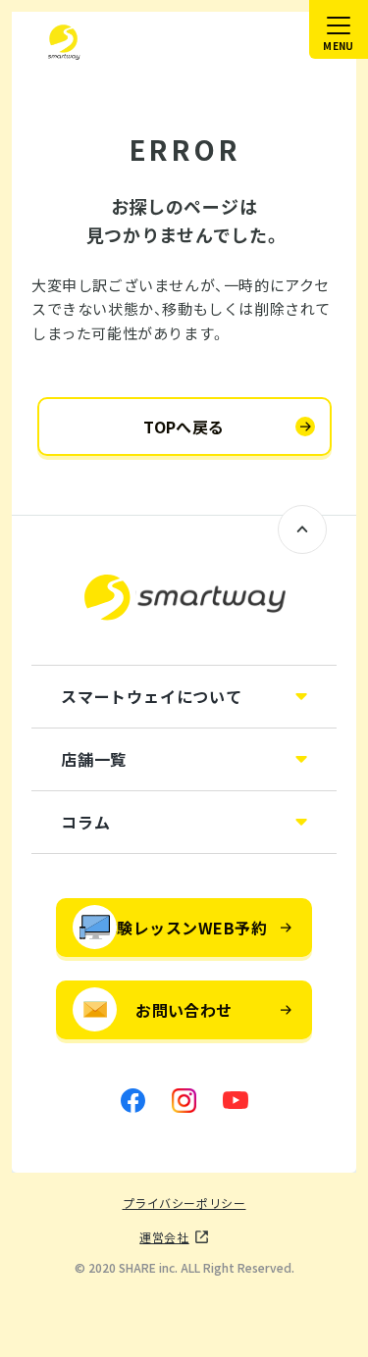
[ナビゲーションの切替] (338, 29)
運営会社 (163, 1237)
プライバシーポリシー (184, 1203)
